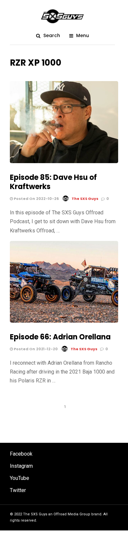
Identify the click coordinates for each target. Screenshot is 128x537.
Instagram (21, 466)
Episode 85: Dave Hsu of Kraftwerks (53, 182)
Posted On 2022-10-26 (36, 198)
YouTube (19, 478)
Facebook (21, 454)
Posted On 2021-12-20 (35, 349)
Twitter (18, 490)
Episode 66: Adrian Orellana (60, 337)
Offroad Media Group (71, 514)
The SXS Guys (85, 198)
